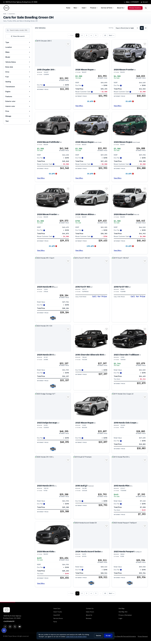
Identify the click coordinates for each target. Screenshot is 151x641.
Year (7, 121)
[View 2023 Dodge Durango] (53, 406)
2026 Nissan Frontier (125, 69)
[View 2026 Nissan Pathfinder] (53, 125)
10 (105, 35)
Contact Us (89, 608)
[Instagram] (10, 627)
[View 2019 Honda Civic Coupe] (130, 406)
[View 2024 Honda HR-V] (53, 270)
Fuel (7, 77)
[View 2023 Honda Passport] (130, 535)
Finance (94, 8)
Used (84, 8)
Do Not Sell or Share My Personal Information (122, 636)
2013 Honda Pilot (123, 486)
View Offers (79, 106)
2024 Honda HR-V (47, 287)
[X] (15, 627)
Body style (9, 67)
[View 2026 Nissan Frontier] (130, 53)
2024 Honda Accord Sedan (89, 551)
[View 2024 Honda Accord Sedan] (91, 535)
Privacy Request (143, 636)
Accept (108, 635)
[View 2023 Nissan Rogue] (91, 406)
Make (7, 52)
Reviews (88, 618)
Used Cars (56, 608)
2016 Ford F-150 (84, 287)
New (76, 8)
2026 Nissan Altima (85, 214)
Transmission (10, 87)
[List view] (146, 28)
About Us (121, 8)
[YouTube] (20, 627)
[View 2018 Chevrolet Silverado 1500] (91, 338)
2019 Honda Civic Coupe (126, 423)
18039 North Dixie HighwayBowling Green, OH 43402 (12, 617)
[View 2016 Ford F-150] (91, 270)
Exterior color (10, 101)
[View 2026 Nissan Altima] (91, 197)
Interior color (10, 106)
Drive (7, 72)
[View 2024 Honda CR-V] (53, 338)
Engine (7, 91)
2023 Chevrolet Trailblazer (127, 355)
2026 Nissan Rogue (85, 69)
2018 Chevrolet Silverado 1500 (90, 355)
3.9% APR (90, 246)
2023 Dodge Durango (48, 423)
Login (120, 618)
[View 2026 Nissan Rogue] (91, 53)
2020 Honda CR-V (47, 486)
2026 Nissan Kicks (46, 551)
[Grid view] (142, 28)
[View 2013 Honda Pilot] (130, 469)
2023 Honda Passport (128, 551)
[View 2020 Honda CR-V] (53, 469)
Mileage (8, 116)
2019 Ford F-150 (122, 287)
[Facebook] (5, 627)
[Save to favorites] (68, 44)
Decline (98, 635)
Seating (8, 82)
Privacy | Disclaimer (125, 615)
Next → (111, 35)
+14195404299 (8, 621)
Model (7, 57)
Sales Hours (90, 612)
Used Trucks (57, 612)
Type (7, 42)
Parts (55, 622)
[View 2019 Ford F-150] (130, 270)
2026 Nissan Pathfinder (49, 142)
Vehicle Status (10, 62)
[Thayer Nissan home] (6, 7)
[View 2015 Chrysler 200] (53, 53)
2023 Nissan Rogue (85, 423)
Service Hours (58, 618)
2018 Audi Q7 (84, 486)
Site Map (121, 608)
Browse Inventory (135, 8)
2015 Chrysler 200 (46, 69)
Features (8, 96)
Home (68, 8)
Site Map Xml (123, 612)
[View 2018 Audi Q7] (91, 469)
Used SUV (56, 615)
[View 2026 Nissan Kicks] (53, 535)
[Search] (7, 30)
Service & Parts (107, 8)
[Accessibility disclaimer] (4, 630)
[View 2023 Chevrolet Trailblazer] (130, 338)
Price (7, 111)
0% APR (90, 101)
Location (8, 47)
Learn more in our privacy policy (76, 637)
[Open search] (146, 8)
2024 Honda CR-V (46, 355)
